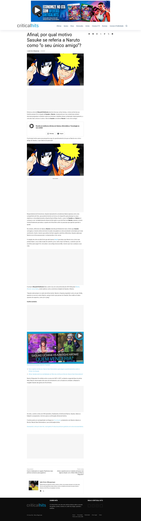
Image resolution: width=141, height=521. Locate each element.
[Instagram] (96, 33)
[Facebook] (40, 490)
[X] (43, 490)
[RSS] (100, 33)
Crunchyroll (57, 420)
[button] (126, 26)
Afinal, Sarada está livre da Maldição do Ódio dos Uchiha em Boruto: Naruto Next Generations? (56, 374)
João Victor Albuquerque (33, 51)
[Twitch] (104, 33)
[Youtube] (112, 33)
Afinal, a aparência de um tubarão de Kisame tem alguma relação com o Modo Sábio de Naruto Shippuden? (70, 472)
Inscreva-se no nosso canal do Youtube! (38, 365)
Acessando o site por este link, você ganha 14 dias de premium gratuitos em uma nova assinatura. (55, 426)
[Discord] (89, 33)
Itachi (56, 239)
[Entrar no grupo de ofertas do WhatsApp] (70, 12)
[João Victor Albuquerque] (33, 486)
